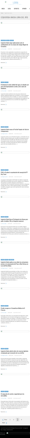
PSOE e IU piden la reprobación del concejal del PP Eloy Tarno (14, 173)
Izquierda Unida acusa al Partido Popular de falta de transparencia (15, 130)
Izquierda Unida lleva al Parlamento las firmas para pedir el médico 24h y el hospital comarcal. (14, 220)
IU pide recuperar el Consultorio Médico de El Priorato (13, 309)
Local (8, 40)
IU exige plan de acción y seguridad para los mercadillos (12, 395)
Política (11, 40)
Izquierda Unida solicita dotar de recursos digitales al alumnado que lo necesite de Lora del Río (14, 352)
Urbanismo (11, 259)
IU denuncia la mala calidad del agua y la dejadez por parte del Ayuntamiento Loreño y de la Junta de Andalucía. (15, 86)
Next (3, 423)
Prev (5, 420)
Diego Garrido (5, 133)
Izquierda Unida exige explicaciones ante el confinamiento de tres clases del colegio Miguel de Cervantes (14, 45)
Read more (3, 62)
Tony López (4, 49)
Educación (3, 40)
